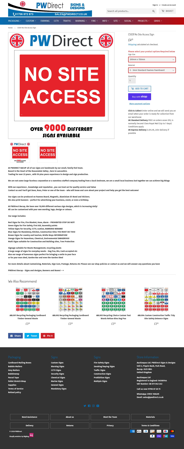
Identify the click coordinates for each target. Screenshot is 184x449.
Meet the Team (110, 417)
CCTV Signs (56, 370)
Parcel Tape (13, 377)
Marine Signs (57, 381)
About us (70, 417)
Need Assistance (29, 417)
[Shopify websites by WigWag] (31, 436)
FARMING (45, 21)
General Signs (57, 385)
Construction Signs (102, 374)
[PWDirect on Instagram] (93, 406)
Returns (69, 425)
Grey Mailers (14, 370)
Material (131, 65)
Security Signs (57, 374)
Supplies (12, 385)
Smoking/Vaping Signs (104, 366)
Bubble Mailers (15, 366)
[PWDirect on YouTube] (98, 406)
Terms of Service (15, 389)
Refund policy (14, 392)
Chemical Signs (58, 377)
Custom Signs (57, 363)
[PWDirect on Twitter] (85, 406)
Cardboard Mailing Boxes (19, 363)
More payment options (139, 104)
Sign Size (131, 54)
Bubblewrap (13, 374)
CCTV (56, 21)
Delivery (29, 425)
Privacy (110, 425)
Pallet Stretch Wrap (17, 381)
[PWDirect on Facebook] (89, 406)
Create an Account (169, 5)
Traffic (67, 21)
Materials (150, 417)
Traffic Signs (99, 370)
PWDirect (18, 431)
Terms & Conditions (150, 425)
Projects (143, 21)
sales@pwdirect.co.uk (153, 397)
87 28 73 (156, 389)
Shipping (132, 44)
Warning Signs (57, 366)
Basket (169, 11)
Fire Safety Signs (101, 363)
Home (10, 28)
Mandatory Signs (58, 389)
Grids (157, 21)
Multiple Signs (100, 381)
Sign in (155, 5)
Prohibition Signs (102, 377)
